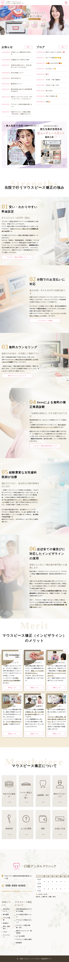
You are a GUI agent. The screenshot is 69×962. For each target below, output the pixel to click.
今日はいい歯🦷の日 (52, 85)
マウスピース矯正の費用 (24, 939)
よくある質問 (20, 936)
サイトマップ (6, 936)
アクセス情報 (6, 919)
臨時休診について (16, 84)
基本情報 (6, 914)
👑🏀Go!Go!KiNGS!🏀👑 (54, 63)
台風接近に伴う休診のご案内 (20, 60)
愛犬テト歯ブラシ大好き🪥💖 (55, 52)
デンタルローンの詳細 (45, 320)
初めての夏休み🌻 (51, 96)
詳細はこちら (12, 687)
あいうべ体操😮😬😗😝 (53, 58)
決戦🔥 (48, 102)
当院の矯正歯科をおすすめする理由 (24, 910)
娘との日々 (49, 91)
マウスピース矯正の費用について (17, 257)
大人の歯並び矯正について (24, 916)
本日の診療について (17, 73)
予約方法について (6, 910)
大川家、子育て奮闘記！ (53, 80)
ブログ (5, 932)
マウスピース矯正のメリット (24, 921)
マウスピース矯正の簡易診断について (45, 446)
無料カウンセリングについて (17, 376)
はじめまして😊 (51, 69)
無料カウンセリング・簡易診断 (24, 932)
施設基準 (19, 943)
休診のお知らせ (16, 78)
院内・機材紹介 (6, 927)
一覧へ (28, 47)
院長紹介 (6, 923)
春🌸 (47, 74)
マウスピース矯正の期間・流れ (23, 926)
